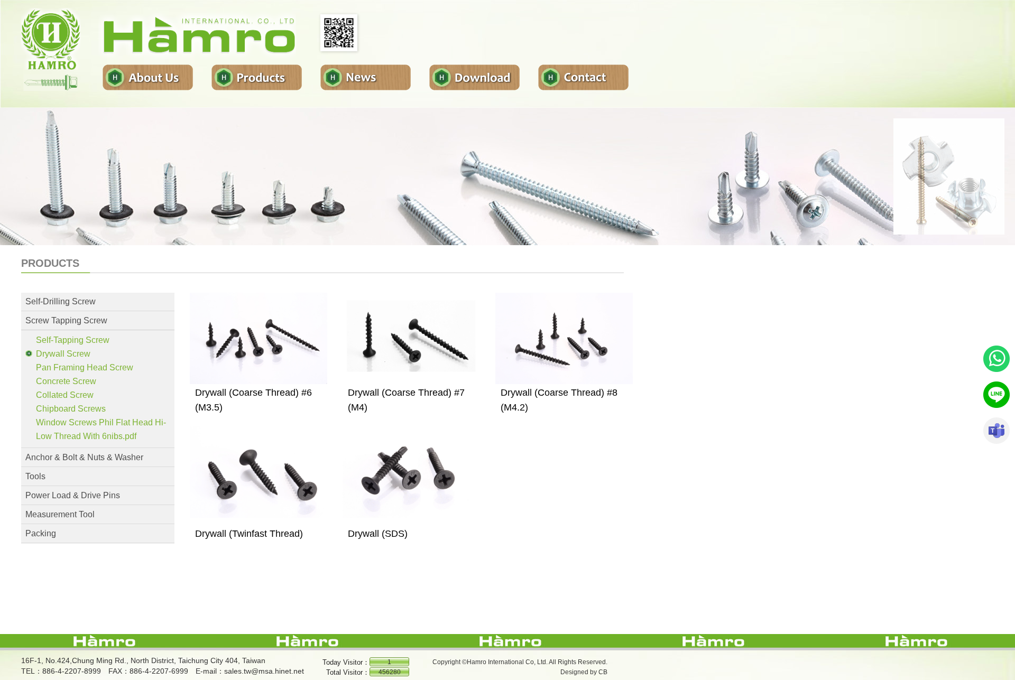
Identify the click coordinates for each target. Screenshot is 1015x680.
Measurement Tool (60, 514)
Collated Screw (65, 394)
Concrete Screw (66, 381)
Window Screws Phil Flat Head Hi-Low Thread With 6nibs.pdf (101, 429)
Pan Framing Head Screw (84, 367)
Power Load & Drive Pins (72, 495)
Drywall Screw (63, 353)
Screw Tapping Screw (66, 320)
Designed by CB (583, 672)
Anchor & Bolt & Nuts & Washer (84, 457)
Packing (40, 533)
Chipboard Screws (71, 408)
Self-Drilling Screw (60, 301)
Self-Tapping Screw (72, 340)
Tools (35, 476)
